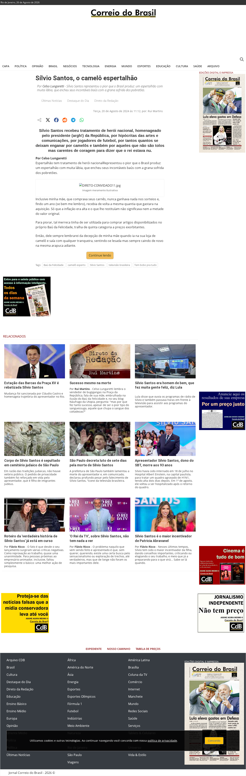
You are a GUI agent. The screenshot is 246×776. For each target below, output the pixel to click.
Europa (12, 718)
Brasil (53, 66)
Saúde (197, 66)
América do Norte (80, 667)
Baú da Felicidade (53, 265)
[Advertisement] (123, 39)
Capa (5, 66)
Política (21, 66)
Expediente (94, 649)
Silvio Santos (97, 265)
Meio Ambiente (78, 726)
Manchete (135, 696)
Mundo (126, 66)
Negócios (70, 66)
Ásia (70, 675)
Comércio (135, 682)
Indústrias (74, 718)
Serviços (134, 726)
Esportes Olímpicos (81, 696)
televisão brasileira (119, 265)
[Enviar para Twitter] (48, 120)
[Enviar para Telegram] (73, 120)
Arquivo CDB (16, 660)
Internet (134, 689)
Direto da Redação (106, 101)
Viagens (73, 762)
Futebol (72, 711)
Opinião (37, 66)
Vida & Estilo (137, 755)
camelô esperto (77, 265)
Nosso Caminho (118, 649)
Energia (110, 66)
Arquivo (213, 66)
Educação (163, 66)
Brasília (133, 667)
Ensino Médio (16, 711)
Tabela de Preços (148, 649)
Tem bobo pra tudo (145, 265)
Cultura (182, 66)
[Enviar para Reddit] (64, 120)
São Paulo (74, 755)
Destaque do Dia (78, 101)
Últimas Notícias (51, 101)
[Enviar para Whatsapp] (81, 120)
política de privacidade (162, 740)
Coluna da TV (137, 675)
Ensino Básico (17, 704)
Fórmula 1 (74, 704)
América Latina (139, 660)
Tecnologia (90, 66)
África (71, 660)
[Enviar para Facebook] (56, 120)
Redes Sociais (138, 711)
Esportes (144, 66)
